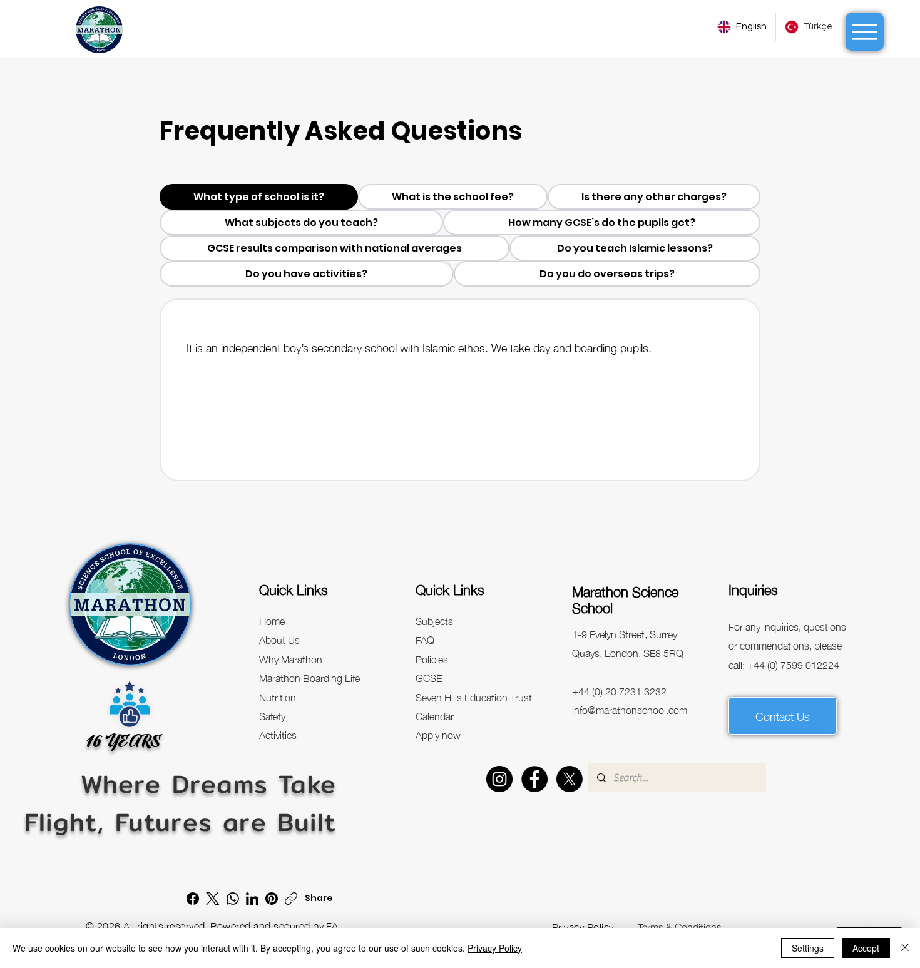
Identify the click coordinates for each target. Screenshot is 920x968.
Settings (808, 948)
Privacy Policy (495, 948)
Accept (865, 948)
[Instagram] (499, 779)
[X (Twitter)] (212, 898)
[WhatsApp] (233, 898)
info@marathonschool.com (629, 709)
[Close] (904, 948)
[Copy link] (291, 898)
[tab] (259, 197)
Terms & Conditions (680, 926)
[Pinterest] (271, 898)
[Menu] (865, 32)
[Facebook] (534, 779)
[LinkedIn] (252, 898)
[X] (569, 779)
